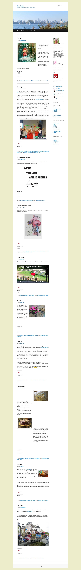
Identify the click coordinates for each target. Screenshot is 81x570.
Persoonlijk (33, 151)
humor (32, 251)
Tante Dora (55, 130)
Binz (31, 557)
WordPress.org (56, 143)
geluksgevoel (28, 251)
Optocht (20, 505)
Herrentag (34, 557)
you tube (47, 295)
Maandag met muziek (57, 109)
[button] (40, 395)
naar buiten (41, 295)
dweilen (32, 379)
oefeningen (29, 152)
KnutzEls (20, 6)
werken (44, 200)
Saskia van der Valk (39, 99)
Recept (61, 86)
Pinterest (25, 252)
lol (43, 379)
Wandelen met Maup (57, 131)
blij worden (39, 500)
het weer (44, 80)
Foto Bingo (55, 110)
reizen (27, 557)
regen (18, 81)
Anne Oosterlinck (58, 90)
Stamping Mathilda (57, 128)
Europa (21, 557)
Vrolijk (19, 300)
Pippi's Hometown (57, 127)
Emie (54, 124)
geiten (38, 295)
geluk (20, 252)
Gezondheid (25, 151)
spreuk (41, 200)
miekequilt (57, 86)
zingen (42, 557)
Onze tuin (36, 335)
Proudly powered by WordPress (40, 566)
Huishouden (21, 386)
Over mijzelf (23, 30)
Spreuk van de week (24, 157)
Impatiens (42, 335)
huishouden (22, 379)
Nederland (29, 151)
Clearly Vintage (56, 123)
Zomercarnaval (27, 509)
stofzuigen (18, 380)
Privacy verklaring (29, 30)
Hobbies (29, 335)
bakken (43, 458)
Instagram (55, 116)
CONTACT (35, 30)
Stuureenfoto (28, 469)
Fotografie (21, 151)
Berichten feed (56, 141)
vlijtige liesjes (19, 336)
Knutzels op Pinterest (57, 117)
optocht (37, 557)
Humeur (20, 38)
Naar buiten (21, 257)
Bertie (54, 121)
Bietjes (55, 108)
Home (18, 30)
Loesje (41, 161)
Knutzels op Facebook (57, 115)
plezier (47, 80)
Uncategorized (28, 80)
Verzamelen (55, 111)
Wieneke (55, 132)
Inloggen (55, 140)
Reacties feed (56, 142)
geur (42, 500)
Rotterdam (36, 151)
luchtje (44, 500)
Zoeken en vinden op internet (35, 80)
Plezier (19, 464)
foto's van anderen (23, 80)
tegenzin (21, 459)
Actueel (21, 500)
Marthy (55, 125)
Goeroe (19, 342)
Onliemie (55, 126)
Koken (30, 458)
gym (26, 152)
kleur (45, 335)
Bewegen (20, 87)
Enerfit (18, 92)
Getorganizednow (44, 347)
